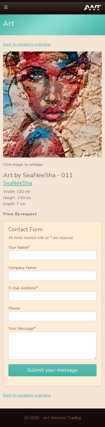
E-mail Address (23, 288)
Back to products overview (27, 44)
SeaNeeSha (17, 183)
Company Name (22, 268)
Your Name (19, 247)
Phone (14, 308)
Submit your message (52, 370)
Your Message (21, 328)
